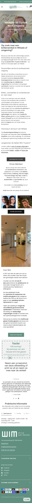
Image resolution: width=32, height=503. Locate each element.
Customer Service (8, 458)
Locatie (18, 413)
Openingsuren (7, 413)
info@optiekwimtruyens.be (8, 447)
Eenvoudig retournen (7, 1)
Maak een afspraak (16, 335)
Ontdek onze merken (9, 483)
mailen (17, 150)
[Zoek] (27, 6)
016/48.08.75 (4, 443)
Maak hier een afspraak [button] (8, 450)
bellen (12, 150)
